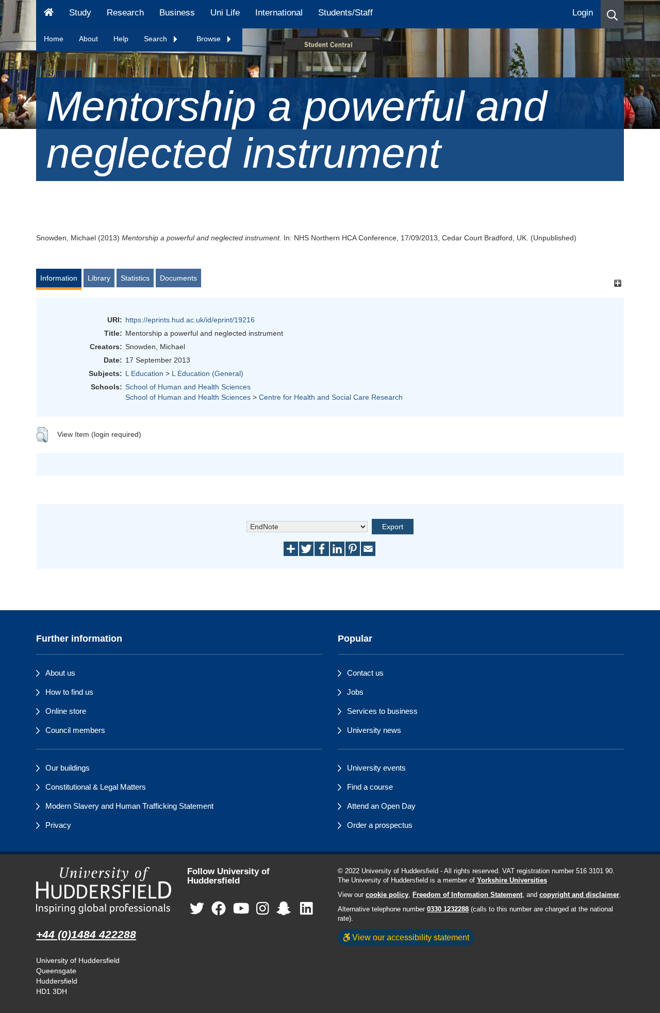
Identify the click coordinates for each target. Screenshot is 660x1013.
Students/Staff (345, 13)
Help (120, 39)
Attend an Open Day (381, 806)
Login (582, 13)
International (279, 13)
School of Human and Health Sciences (188, 387)
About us (60, 672)
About (88, 39)
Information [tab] (58, 278)
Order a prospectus (379, 825)
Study (80, 13)
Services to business (382, 711)
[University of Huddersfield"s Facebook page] (218, 909)
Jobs (355, 692)
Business (177, 13)
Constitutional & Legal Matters (95, 786)
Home (53, 39)
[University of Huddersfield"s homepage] (104, 890)
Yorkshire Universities (512, 880)
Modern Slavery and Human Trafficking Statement (129, 806)
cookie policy (387, 894)
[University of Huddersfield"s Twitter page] (197, 909)
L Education (144, 373)
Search (156, 39)
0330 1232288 (448, 909)
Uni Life (225, 13)
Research (125, 13)
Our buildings (67, 767)
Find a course (370, 786)
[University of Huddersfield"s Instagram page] (262, 909)
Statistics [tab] (135, 278)
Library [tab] (99, 278)
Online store (65, 711)
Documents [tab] (178, 278)
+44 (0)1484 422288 (86, 934)
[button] (612, 14)
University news (374, 730)
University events (376, 767)
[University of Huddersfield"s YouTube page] (241, 909)
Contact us (365, 672)
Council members (75, 730)
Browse (209, 39)
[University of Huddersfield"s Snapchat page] (285, 909)
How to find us (69, 692)
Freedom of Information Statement (467, 894)
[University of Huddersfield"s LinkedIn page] (306, 909)
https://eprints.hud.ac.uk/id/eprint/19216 (190, 320)
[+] (617, 283)
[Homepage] (48, 14)
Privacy (58, 825)
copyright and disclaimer (579, 894)
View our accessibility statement (409, 937)
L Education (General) (207, 373)
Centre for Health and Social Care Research (331, 397)
